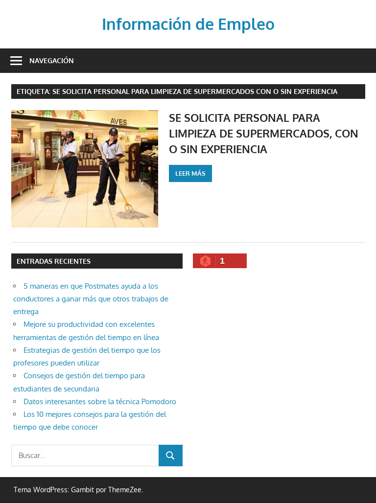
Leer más (190, 173)
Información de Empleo (188, 24)
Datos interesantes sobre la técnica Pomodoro (100, 401)
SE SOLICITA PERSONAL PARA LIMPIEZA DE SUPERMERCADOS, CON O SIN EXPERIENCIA (263, 133)
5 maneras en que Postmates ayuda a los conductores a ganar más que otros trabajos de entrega (90, 299)
